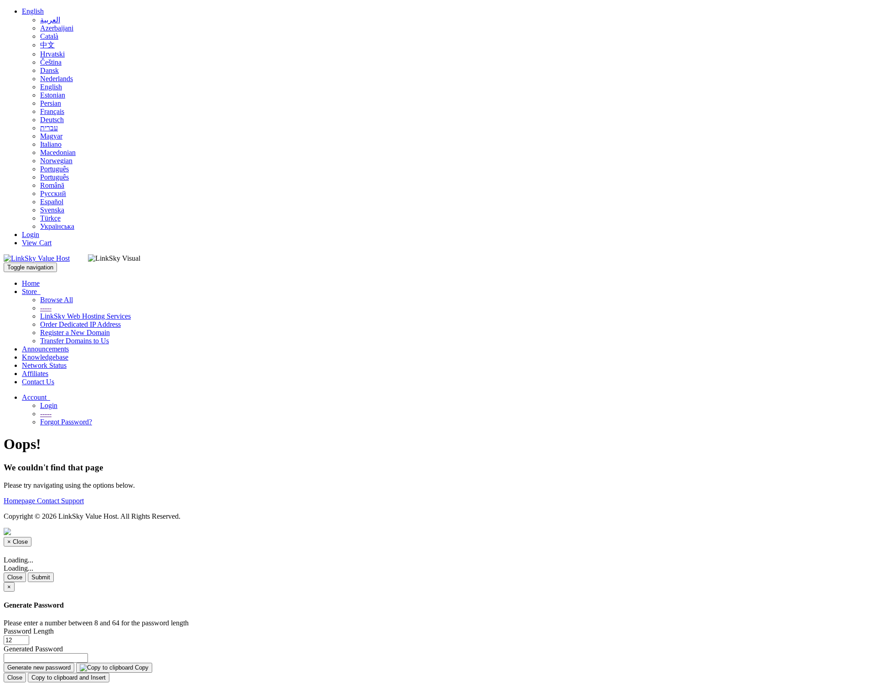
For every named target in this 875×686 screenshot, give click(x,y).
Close (14, 577)
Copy (141, 667)
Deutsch (52, 120)
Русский (53, 193)
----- (45, 308)
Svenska (52, 210)
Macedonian (58, 152)
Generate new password (39, 667)
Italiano (51, 144)
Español (51, 202)
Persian (50, 103)
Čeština (51, 62)
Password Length (29, 631)
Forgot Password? (66, 422)
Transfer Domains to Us (74, 341)
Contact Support (60, 501)
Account (36, 397)
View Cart (36, 243)
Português (54, 169)
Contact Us (38, 382)
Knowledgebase (45, 357)
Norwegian (56, 161)
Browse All (56, 300)
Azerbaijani (56, 28)
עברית (49, 128)
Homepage (20, 501)
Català (49, 36)
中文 (47, 45)
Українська (57, 226)
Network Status (44, 365)
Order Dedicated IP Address (80, 324)
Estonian (52, 95)
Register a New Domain (75, 332)
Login (30, 234)
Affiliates (35, 373)
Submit (40, 577)
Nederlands (56, 79)
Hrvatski (52, 54)
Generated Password (33, 649)
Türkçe (50, 218)
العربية (50, 20)
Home (31, 283)
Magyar (51, 136)
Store (31, 291)
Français (52, 111)
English (33, 11)
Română (52, 185)
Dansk (49, 70)
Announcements (45, 349)
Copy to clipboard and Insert (68, 677)
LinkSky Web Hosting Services (85, 316)
